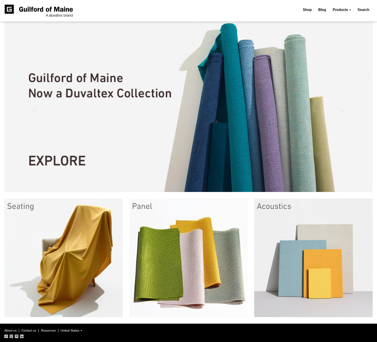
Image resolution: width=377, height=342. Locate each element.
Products (341, 10)
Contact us (28, 330)
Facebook (6, 336)
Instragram (11, 336)
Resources (48, 330)
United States (70, 330)
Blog (322, 10)
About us (10, 330)
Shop (307, 10)
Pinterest (16, 336)
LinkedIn (22, 336)
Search (363, 10)
